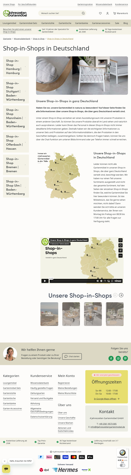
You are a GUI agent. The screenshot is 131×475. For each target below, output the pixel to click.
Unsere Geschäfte (66, 417)
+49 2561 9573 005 (108, 423)
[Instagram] (118, 358)
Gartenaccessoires (101, 23)
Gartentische (65, 23)
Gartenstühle (47, 23)
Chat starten (74, 356)
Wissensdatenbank (104, 4)
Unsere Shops (9, 4)
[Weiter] (121, 295)
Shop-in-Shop (39, 38)
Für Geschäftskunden (27, 4)
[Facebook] (111, 358)
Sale (117, 23)
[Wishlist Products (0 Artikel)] (100, 13)
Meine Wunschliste (67, 393)
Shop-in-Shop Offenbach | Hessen (14, 142)
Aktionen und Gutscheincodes (66, 429)
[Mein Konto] (107, 13)
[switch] (122, 465)
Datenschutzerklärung (41, 416)
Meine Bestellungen (67, 388)
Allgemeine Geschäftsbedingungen (41, 410)
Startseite (7, 38)
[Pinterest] (125, 358)
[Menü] (126, 449)
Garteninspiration (85, 4)
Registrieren (64, 383)
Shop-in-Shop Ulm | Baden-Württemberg (15, 187)
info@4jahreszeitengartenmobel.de (108, 427)
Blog (125, 23)
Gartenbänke (81, 23)
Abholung (35, 403)
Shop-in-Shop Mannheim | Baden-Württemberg (15, 118)
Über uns (62, 412)
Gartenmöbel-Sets (28, 23)
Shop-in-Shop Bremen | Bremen (12, 165)
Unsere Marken (65, 422)
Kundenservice (121, 4)
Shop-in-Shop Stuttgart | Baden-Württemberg (15, 91)
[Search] (83, 13)
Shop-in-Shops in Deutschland (60, 38)
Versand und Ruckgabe (41, 398)
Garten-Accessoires (12, 408)
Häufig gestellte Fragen (41, 388)
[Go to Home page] (15, 13)
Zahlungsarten (37, 393)
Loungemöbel (9, 23)
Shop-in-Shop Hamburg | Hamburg (13, 66)
